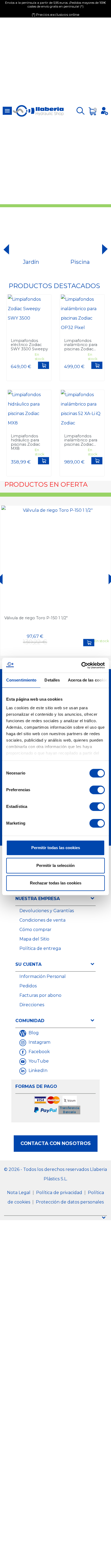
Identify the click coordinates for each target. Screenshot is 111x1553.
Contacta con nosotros (55, 1143)
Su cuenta (28, 964)
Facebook (38, 1051)
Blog (33, 1032)
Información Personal (42, 976)
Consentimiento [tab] (21, 680)
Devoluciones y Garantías (46, 910)
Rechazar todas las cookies (55, 883)
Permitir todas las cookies (55, 847)
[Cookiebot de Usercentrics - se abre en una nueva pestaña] (81, 665)
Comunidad (29, 1020)
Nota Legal (19, 1192)
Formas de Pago (36, 1086)
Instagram (38, 1042)
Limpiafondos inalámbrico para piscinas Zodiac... (80, 344)
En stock (39, 356)
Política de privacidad (59, 1192)
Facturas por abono (40, 995)
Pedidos (28, 985)
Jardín (31, 262)
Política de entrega (40, 948)
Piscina (80, 262)
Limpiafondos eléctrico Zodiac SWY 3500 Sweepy (29, 344)
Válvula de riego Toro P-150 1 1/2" (36, 617)
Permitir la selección (55, 865)
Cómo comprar (35, 929)
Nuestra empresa (37, 898)
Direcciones (31, 1004)
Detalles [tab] (52, 680)
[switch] (97, 790)
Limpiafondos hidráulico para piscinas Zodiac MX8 (25, 442)
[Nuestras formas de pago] (57, 1105)
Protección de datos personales (70, 1202)
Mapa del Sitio (34, 939)
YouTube (38, 1061)
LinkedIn (37, 1070)
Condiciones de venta (42, 920)
